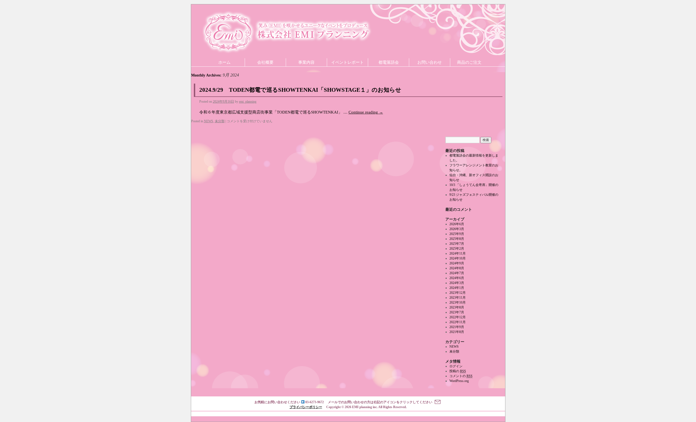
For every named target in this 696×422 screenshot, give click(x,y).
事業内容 (306, 62)
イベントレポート (347, 62)
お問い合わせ (429, 62)
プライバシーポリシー (306, 407)
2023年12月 (457, 293)
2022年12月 (457, 317)
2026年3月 (456, 229)
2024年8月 (456, 268)
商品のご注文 (469, 62)
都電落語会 (388, 62)
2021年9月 (456, 327)
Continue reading (366, 112)
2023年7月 (456, 312)
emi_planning (247, 101)
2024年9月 (456, 263)
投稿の (457, 371)
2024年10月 (457, 258)
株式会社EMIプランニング (287, 32)
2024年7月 (456, 273)
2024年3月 (456, 283)
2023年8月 (456, 307)
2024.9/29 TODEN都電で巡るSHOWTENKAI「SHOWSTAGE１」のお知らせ (300, 90)
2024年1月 (456, 288)
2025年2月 (456, 248)
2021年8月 (456, 332)
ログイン (455, 366)
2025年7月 (456, 244)
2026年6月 (456, 224)
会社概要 (265, 62)
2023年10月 (457, 302)
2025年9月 (456, 234)
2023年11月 (457, 297)
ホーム (224, 62)
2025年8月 (456, 239)
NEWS (208, 121)
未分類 (220, 121)
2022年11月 (457, 322)
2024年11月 (457, 253)
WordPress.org (459, 381)
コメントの (461, 376)
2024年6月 (456, 278)
